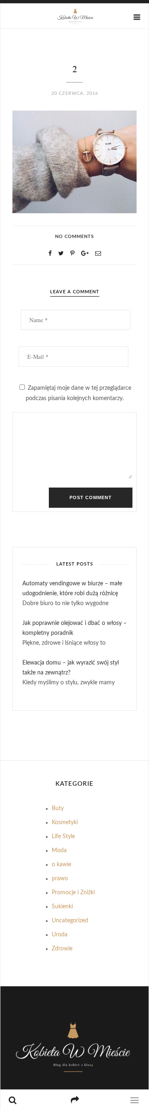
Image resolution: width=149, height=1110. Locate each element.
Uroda (59, 935)
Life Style (63, 836)
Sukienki (62, 907)
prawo (60, 878)
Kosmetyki (65, 822)
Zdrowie (62, 949)
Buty (58, 808)
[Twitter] (61, 254)
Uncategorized (70, 921)
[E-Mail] (98, 254)
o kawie (61, 864)
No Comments (74, 236)
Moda (59, 850)
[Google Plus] (85, 254)
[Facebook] (50, 254)
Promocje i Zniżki (73, 893)
